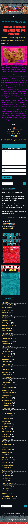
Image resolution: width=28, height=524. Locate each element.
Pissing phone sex (6, 439)
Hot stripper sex (6, 411)
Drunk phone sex (6, 367)
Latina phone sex (6, 416)
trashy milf (12, 141)
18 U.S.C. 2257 (11, 517)
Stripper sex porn (6, 467)
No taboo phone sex (6, 38)
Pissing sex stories (6, 444)
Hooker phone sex (6, 405)
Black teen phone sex (7, 325)
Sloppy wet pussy (6, 462)
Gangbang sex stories (7, 387)
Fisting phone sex (6, 377)
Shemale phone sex (7, 460)
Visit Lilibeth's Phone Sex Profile (14, 132)
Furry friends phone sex (8, 385)
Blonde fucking (6, 328)
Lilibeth (3, 37)
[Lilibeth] (14, 127)
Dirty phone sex (9, 37)
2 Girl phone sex (6, 302)
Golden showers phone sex (8, 395)
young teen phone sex (20, 141)
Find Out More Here (8, 228)
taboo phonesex (22, 139)
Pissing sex (5, 442)
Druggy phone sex (6, 359)
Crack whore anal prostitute (20, 22)
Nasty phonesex (6, 423)
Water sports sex (6, 493)
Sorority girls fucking (7, 465)
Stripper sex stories (7, 470)
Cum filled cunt (6, 351)
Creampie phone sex (7, 338)
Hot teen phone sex (7, 413)
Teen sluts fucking (5, 141)
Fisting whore (5, 380)
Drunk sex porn (6, 369)
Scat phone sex (5, 452)
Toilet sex (4, 480)
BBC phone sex (5, 310)
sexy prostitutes (14, 139)
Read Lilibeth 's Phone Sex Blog (14, 133)
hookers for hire (6, 139)
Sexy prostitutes (14, 38)
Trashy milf (16, 40)
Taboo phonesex (20, 38)
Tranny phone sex (6, 486)
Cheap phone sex (6, 333)
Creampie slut (5, 343)
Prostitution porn (6, 449)
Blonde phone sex (6, 330)
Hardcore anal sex (6, 400)
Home (7, 517)
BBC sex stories (6, 312)
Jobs (21, 517)
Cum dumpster (5, 346)
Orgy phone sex (6, 429)
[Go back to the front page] (14, 9)
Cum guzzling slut (6, 354)
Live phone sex (5, 418)
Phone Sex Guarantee (16, 517)
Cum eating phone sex (7, 349)
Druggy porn (5, 361)
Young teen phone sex (7, 498)
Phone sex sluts (6, 436)
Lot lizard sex (5, 421)
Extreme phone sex (7, 374)
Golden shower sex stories (8, 392)
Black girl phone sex (7, 318)
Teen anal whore (6, 475)
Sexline (4, 455)
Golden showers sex (7, 398)
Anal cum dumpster (7, 305)
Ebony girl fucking (6, 372)
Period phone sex (6, 431)
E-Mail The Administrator (5, 519)
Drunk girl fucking (6, 364)
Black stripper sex (6, 323)
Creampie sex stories (7, 341)
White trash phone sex (7, 496)
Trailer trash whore (9, 40)
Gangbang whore (6, 390)
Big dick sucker (6, 315)
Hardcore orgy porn (7, 403)
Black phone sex (6, 320)
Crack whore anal (6, 336)
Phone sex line (5, 434)
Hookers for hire (16, 37)
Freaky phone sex (6, 382)
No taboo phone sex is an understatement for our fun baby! (14, 21)
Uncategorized (5, 491)
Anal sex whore (6, 307)
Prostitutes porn (6, 447)
